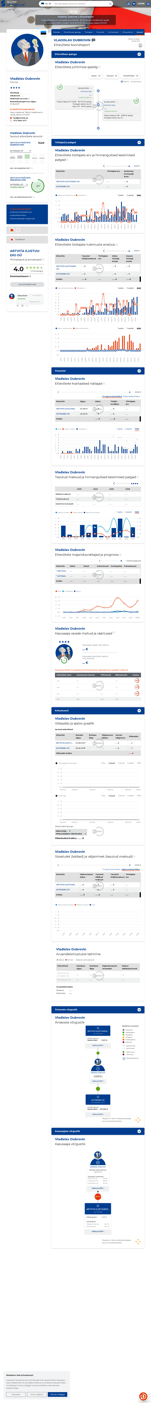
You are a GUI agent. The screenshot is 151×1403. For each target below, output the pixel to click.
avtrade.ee (20, 239)
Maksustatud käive (131, 396)
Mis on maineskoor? (20, 168)
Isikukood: (15, 95)
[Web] (12, 230)
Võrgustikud (127, 32)
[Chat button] (128, 4)
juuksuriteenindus (18, 215)
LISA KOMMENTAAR (27, 284)
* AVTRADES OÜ (63, 576)
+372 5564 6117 (20, 120)
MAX (137, 429)
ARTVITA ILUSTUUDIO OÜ (68, 181)
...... (58, 680)
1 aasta (119, 429)
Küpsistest (15, 1394)
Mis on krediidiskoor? (21, 197)
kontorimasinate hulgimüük (22, 218)
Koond (140, 32)
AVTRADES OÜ (63, 186)
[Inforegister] (18, 230)
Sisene (141, 4)
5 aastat (128, 429)
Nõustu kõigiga (57, 1394)
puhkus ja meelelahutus (21, 212)
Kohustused (113, 32)
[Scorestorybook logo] (13, 3)
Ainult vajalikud (36, 1394)
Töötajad (88, 32)
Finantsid (100, 32)
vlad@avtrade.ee (20, 118)
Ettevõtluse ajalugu (72, 32)
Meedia (56, 32)
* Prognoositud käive (112, 396)
